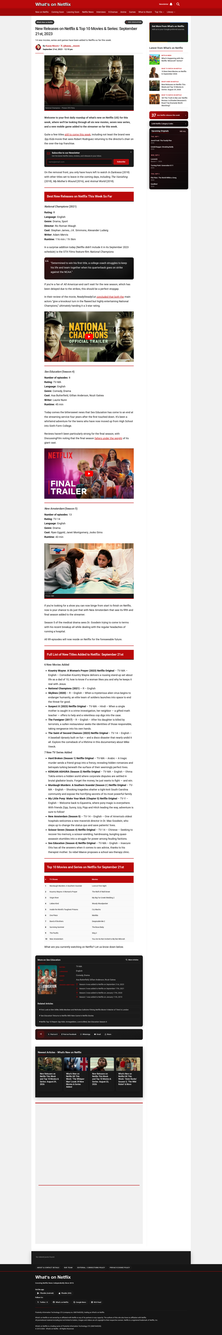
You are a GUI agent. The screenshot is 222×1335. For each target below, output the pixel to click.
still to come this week (78, 134)
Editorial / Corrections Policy (91, 1268)
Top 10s (158, 12)
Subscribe (121, 162)
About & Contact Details (48, 1268)
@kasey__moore (71, 46)
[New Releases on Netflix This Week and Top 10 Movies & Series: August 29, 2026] (50, 1064)
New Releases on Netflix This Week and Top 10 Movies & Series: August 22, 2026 (101, 1079)
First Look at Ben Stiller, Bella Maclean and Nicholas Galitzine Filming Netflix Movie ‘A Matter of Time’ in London (84, 1010)
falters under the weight (108, 438)
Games (132, 12)
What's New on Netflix (45, 22)
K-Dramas (113, 12)
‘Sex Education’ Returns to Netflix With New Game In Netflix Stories (67, 1016)
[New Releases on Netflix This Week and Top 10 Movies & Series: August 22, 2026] (102, 1064)
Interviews (101, 12)
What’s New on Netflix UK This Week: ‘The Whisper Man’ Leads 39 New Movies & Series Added (75, 1080)
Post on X (53, 1034)
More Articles (133, 960)
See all (183, 131)
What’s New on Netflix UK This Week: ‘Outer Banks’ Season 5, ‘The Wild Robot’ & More (127, 1079)
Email (99, 1034)
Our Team (68, 1268)
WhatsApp (86, 1034)
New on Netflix (42, 12)
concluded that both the (110, 296)
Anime (123, 12)
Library (170, 12)
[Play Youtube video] (89, 336)
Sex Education (134, 22)
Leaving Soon (73, 12)
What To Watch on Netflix (171, 68)
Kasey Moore (52, 46)
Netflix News (88, 12)
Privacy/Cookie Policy (120, 1268)
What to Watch (145, 12)
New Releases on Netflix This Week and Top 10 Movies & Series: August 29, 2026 (49, 1079)
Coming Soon (57, 12)
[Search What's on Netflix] (178, 4)
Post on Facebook (69, 1034)
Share (109, 1034)
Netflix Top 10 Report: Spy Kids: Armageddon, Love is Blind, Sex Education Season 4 (73, 1022)
